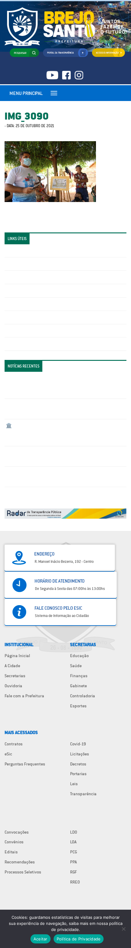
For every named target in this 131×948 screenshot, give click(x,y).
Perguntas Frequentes (26, 317)
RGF (73, 872)
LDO (73, 832)
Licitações (15, 290)
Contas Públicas (21, 264)
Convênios (14, 842)
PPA (73, 862)
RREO (75, 882)
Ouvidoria (13, 685)
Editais (11, 852)
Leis (74, 783)
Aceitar (41, 938)
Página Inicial (17, 655)
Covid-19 (78, 744)
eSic (8, 754)
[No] (123, 929)
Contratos (14, 744)
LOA (73, 842)
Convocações (17, 832)
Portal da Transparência (27, 250)
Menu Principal (26, 93)
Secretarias (15, 675)
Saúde (76, 665)
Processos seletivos (24, 330)
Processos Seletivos (23, 872)
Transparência (83, 793)
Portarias (78, 773)
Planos (12, 344)
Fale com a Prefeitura (24, 696)
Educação (79, 655)
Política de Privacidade (79, 938)
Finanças (78, 675)
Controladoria (82, 696)
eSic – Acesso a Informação (31, 277)
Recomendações (20, 862)
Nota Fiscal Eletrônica (26, 304)
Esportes (78, 706)
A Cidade (12, 665)
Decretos (78, 764)
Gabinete (78, 685)
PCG (73, 852)
